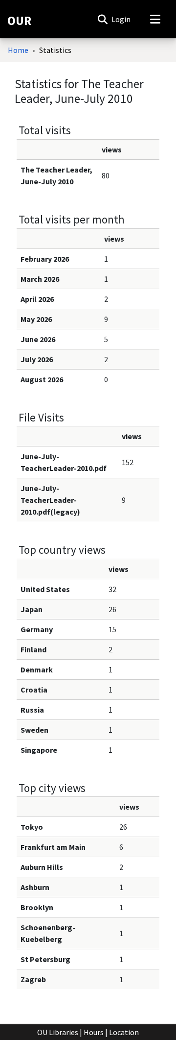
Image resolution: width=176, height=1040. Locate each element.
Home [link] (18, 50)
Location (124, 1032)
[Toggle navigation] (155, 19)
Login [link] (121, 19)
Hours (94, 1032)
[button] (102, 19)
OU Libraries (57, 1032)
